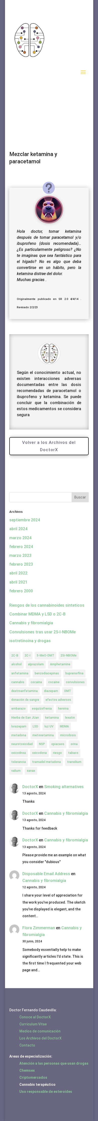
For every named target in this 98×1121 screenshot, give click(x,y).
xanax (31, 770)
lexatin (70, 717)
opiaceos (57, 744)
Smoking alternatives (64, 786)
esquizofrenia (42, 708)
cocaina (36, 682)
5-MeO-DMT (45, 655)
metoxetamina (43, 735)
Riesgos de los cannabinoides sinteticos (46, 605)
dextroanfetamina (24, 691)
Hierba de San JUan (25, 717)
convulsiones (75, 682)
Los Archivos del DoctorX (40, 1038)
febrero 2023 (21, 564)
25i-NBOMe (69, 655)
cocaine (54, 682)
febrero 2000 (21, 591)
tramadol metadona (46, 762)
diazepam (51, 691)
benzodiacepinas (47, 673)
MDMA (64, 726)
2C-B (14, 655)
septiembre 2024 (24, 520)
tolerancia (18, 762)
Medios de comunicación (40, 1031)
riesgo (57, 753)
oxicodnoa (18, 753)
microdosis (68, 735)
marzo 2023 (20, 555)
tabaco (73, 753)
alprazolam (36, 664)
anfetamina (19, 673)
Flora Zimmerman (38, 927)
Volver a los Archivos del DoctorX (49, 446)
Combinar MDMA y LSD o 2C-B (37, 614)
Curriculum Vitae (33, 1024)
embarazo (18, 708)
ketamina (52, 717)
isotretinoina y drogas (30, 640)
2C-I (27, 655)
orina (74, 744)
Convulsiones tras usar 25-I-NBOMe (42, 632)
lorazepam (18, 726)
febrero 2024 (21, 546)
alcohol (16, 664)
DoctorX (30, 786)
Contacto (27, 1045)
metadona (18, 735)
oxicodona (39, 753)
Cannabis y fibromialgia (31, 623)
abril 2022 (18, 573)
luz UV (49, 726)
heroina (63, 708)
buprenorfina (74, 673)
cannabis (17, 682)
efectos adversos (58, 700)
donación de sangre (25, 700)
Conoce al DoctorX (35, 1017)
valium (16, 770)
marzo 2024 (20, 537)
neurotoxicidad (22, 744)
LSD (35, 726)
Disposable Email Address (46, 873)
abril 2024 (18, 528)
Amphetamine (60, 664)
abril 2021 (18, 582)
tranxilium (74, 762)
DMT (67, 691)
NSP (42, 744)
